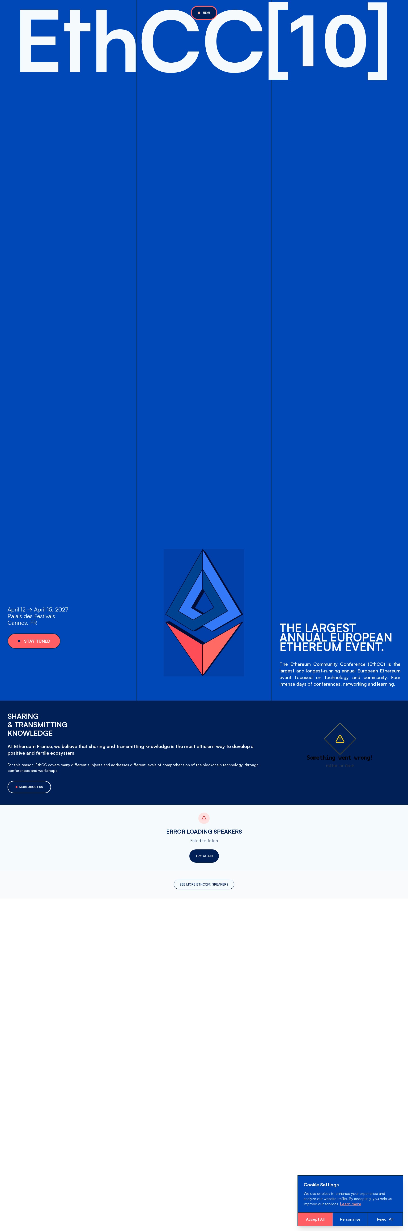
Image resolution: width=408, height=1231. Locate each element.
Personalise (350, 1219)
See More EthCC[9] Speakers (204, 884)
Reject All (385, 1219)
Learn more (350, 1203)
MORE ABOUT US (31, 787)
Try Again (204, 856)
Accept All (315, 1219)
